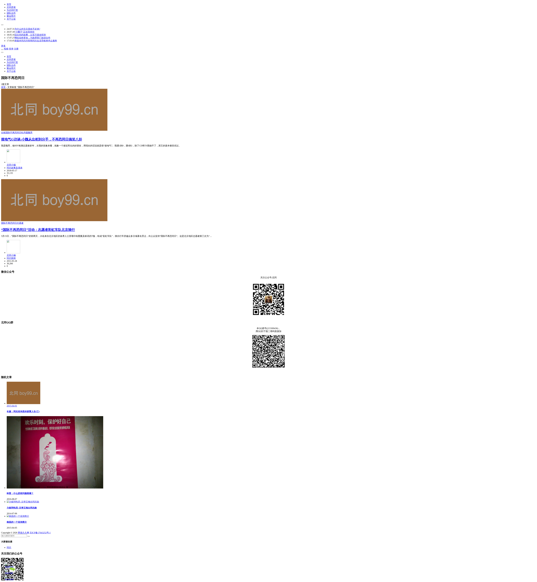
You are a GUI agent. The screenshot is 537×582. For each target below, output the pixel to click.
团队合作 (11, 13)
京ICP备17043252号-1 (40, 532)
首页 (9, 4)
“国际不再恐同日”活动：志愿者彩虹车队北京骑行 (38, 230)
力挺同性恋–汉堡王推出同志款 (22, 508)
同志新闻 (11, 258)
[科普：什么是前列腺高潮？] (55, 488)
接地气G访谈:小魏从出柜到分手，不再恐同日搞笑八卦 (41, 139)
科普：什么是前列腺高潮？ (20, 493)
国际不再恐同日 (13, 132)
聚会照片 (11, 16)
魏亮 (30, 132)
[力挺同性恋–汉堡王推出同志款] (23, 502)
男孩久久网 (23, 532)
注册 (16, 49)
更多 (3, 46)
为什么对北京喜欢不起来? (27, 29)
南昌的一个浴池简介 (17, 522)
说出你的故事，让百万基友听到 (30, 35)
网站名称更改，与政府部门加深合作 (32, 38)
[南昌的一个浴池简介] (18, 516)
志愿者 (20, 223)
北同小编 (11, 165)
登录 (11, 49)
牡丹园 (24, 132)
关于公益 (11, 19)
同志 (9, 547)
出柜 (3, 132)
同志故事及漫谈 (14, 168)
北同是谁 (11, 7)
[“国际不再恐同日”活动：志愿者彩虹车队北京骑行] (54, 220)
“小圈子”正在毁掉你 (24, 32)
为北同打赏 (12, 10)
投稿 (6, 49)
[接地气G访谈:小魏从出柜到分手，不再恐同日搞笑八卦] (54, 130)
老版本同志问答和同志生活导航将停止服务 (36, 40)
